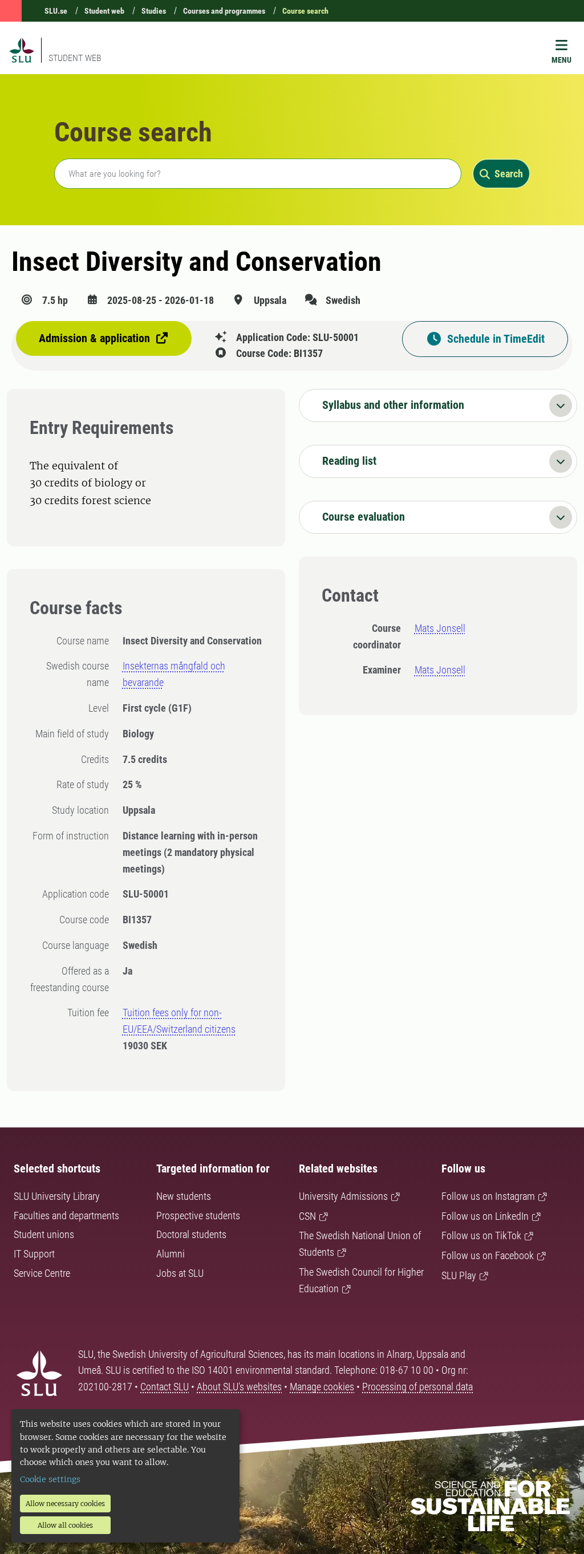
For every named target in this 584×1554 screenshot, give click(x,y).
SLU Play (458, 1275)
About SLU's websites (239, 1387)
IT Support (34, 1254)
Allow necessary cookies (65, 1503)
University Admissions (343, 1196)
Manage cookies (322, 1387)
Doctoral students (191, 1234)
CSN (307, 1216)
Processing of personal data (417, 1387)
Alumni (170, 1254)
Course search (305, 10)
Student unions (44, 1234)
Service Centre (42, 1273)
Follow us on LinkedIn (485, 1216)
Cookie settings (50, 1479)
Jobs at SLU (180, 1273)
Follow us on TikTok (481, 1235)
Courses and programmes (224, 10)
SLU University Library (57, 1196)
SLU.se (55, 10)
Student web (104, 10)
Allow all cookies (65, 1525)
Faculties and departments (66, 1216)
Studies (153, 10)
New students (183, 1196)
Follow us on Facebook (487, 1255)
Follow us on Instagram (488, 1196)
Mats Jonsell (440, 628)
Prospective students (198, 1216)
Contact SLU (164, 1387)
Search (508, 174)
